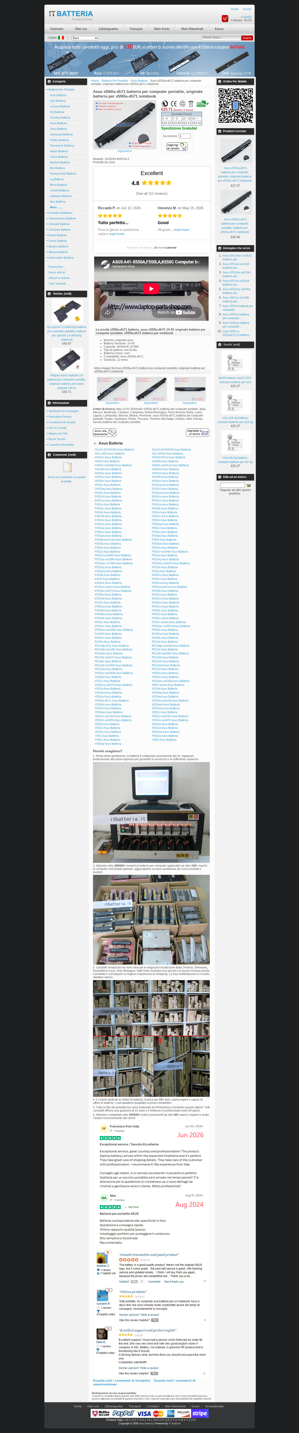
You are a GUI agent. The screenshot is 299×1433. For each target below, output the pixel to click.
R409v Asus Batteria (108, 641)
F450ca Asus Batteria (165, 504)
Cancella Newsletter (61, 444)
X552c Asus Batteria (164, 712)
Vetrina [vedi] (62, 293)
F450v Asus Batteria (164, 512)
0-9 (193, 1420)
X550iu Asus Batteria (108, 696)
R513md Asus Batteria (166, 665)
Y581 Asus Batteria (107, 736)
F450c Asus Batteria (107, 504)
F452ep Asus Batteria (165, 524)
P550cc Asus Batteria (108, 626)
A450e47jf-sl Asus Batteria (168, 457)
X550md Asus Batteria (166, 704)
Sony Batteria (58, 129)
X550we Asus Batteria (109, 712)
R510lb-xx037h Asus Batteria (113, 657)
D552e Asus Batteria (108, 492)
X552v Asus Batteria (107, 728)
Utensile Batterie (59, 224)
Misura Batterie (58, 252)
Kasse (219, 29)
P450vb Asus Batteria (108, 618)
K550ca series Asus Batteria (112, 587)
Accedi (247, 9)
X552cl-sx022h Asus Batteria (170, 716)
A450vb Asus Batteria (165, 469)
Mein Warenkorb (192, 29)
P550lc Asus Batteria (165, 630)
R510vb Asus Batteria (165, 661)
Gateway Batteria (60, 196)
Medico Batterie (58, 246)
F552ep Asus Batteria (165, 559)
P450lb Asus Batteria (108, 610)
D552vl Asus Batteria (108, 496)
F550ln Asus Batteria (165, 547)
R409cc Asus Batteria (108, 637)
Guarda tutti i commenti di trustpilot (121, 1380)
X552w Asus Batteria (108, 732)
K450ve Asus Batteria (108, 583)
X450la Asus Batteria (165, 673)
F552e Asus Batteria (164, 555)
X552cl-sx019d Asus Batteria (113, 716)
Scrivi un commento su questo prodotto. (67, 479)
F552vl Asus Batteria (165, 567)
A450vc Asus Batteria (108, 473)
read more (117, 234)
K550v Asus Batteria (164, 594)
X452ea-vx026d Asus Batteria (170, 681)
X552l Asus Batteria (107, 724)
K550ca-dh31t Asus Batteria (169, 587)
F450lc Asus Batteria (108, 512)
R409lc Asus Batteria (165, 637)
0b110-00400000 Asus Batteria (171, 449)
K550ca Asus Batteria (165, 583)
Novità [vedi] (232, 344)
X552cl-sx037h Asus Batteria (170, 720)
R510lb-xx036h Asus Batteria (170, 653)
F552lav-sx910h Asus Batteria (171, 563)
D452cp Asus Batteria (165, 485)
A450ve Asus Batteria (165, 473)
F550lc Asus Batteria (108, 547)
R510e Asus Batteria (165, 649)
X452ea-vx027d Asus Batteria (113, 685)
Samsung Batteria (61, 134)
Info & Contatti (57, 428)
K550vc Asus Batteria (165, 598)
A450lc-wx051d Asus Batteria (170, 465)
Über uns (81, 29)
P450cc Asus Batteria (165, 606)
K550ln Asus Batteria (108, 594)
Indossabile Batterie (61, 257)
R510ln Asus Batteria (108, 661)
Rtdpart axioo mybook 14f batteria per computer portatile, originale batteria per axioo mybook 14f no (66, 382)
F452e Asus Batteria (164, 520)
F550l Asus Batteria (164, 539)
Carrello (246, 17)
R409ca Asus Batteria (165, 633)
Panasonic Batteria (61, 145)
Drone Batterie (58, 241)
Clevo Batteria (58, 157)
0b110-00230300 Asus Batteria (114, 449)
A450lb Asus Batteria (165, 461)
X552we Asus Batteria (166, 732)
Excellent (152, 173)
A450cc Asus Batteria (108, 457)
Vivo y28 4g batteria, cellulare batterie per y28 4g (235, 420)
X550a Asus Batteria (108, 688)
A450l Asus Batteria (107, 461)
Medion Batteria (59, 162)
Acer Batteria (57, 95)
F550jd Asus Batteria (165, 535)
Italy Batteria (146, 1423)
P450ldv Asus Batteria (109, 614)
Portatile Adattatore (61, 213)
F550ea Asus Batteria (108, 535)
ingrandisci (112, 403)
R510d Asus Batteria (165, 641)
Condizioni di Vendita (62, 422)
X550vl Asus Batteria (108, 708)
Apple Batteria (58, 151)
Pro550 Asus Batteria (108, 633)
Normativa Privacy (60, 416)
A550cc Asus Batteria (108, 477)
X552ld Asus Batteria (165, 724)
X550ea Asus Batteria (108, 692)
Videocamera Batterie (62, 218)
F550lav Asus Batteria (165, 543)
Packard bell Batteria (62, 173)
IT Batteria (175, 1423)
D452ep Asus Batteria (108, 489)
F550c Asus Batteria (164, 528)
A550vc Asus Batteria (165, 481)
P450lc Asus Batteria (165, 610)
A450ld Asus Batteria (108, 469)
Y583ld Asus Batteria (108, 743)
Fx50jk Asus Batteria (108, 575)
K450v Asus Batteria (164, 579)
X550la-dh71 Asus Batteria (112, 700)
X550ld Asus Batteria (108, 704)
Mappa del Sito (58, 433)
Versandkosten (214, 1406)
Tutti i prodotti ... (58, 283)
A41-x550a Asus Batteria (167, 453)
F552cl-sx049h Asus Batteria (170, 551)
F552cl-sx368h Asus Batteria (113, 555)
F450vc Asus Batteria (165, 516)
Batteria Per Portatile (115, 80)
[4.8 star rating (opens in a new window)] (157, 183)
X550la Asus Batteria (165, 696)
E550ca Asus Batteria (108, 500)
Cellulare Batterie (60, 229)
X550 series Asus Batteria (168, 685)
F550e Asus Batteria (164, 532)
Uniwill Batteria (59, 190)
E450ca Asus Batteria (165, 496)
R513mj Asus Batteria (108, 669)
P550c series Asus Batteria (169, 622)
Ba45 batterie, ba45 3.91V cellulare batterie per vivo (235, 380)
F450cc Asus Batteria (108, 508)
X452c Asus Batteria (107, 681)
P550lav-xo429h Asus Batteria (114, 630)
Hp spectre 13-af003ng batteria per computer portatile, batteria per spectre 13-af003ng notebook (66, 333)
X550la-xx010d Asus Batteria (170, 700)
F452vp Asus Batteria (108, 528)
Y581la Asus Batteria (165, 736)
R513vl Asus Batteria (165, 669)
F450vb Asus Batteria (108, 516)
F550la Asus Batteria (108, 543)
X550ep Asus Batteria (165, 692)
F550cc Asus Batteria (108, 532)
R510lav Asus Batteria (109, 653)
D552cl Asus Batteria (165, 489)
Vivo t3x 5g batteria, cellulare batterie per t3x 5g (235, 460)
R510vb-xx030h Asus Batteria (113, 665)
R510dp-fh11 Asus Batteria (112, 645)
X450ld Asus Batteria (108, 677)
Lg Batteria (56, 179)
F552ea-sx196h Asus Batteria (113, 559)
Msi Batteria (57, 168)
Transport (136, 29)
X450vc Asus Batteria (165, 677)
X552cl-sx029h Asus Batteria (113, 720)
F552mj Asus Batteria (108, 567)
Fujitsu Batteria (59, 140)
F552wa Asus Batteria (108, 571)
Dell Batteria (57, 100)
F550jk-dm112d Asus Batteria (113, 539)
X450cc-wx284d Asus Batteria (114, 673)
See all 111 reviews (151, 193)
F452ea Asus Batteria (108, 524)
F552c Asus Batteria (107, 551)
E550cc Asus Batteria (165, 500)
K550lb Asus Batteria (165, 591)
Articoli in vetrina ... (60, 278)
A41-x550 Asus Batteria (110, 453)
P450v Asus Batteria (164, 614)
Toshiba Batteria (60, 117)
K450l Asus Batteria (107, 579)
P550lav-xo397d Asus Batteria (171, 626)
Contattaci (152, 1406)
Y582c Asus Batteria (107, 739)
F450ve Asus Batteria (108, 520)
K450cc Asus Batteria (165, 575)
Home (235, 9)
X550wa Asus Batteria (166, 708)
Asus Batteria (58, 123)
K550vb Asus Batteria (108, 598)
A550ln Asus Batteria (108, 481)
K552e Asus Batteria (108, 602)
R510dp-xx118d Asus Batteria (170, 645)
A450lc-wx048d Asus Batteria (113, 465)
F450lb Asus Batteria (165, 508)
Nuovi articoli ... (58, 272)
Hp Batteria (56, 112)
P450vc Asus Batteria (165, 618)
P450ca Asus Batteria (108, 606)
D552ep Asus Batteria (165, 492)
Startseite (56, 29)
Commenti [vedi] (64, 454)
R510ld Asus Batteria (165, 657)
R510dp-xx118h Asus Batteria (113, 649)
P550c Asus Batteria (107, 622)
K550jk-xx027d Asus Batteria (113, 591)
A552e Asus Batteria (108, 485)
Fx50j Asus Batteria (164, 571)
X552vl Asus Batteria (165, 728)
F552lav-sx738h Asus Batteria (114, 563)
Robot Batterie (58, 235)
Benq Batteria (58, 185)
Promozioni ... (57, 266)
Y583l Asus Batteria (164, 739)
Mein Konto (162, 29)
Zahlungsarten (108, 29)
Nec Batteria (57, 201)
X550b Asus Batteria (165, 688)
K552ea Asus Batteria (165, 602)
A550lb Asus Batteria (165, 477)
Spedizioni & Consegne (64, 411)
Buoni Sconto (57, 439)
